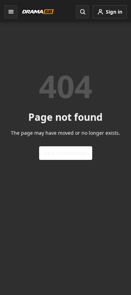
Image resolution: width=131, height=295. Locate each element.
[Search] (82, 12)
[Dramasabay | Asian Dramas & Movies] (37, 11)
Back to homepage (65, 153)
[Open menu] (10, 12)
